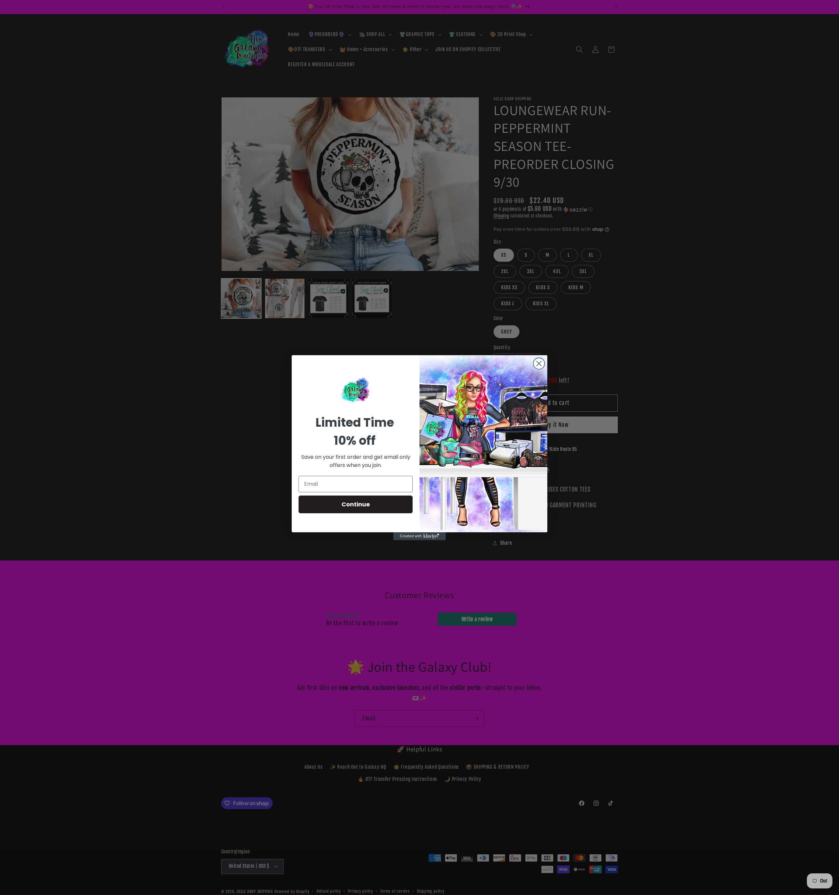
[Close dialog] (539, 363)
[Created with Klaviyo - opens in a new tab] (419, 536)
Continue (355, 504)
